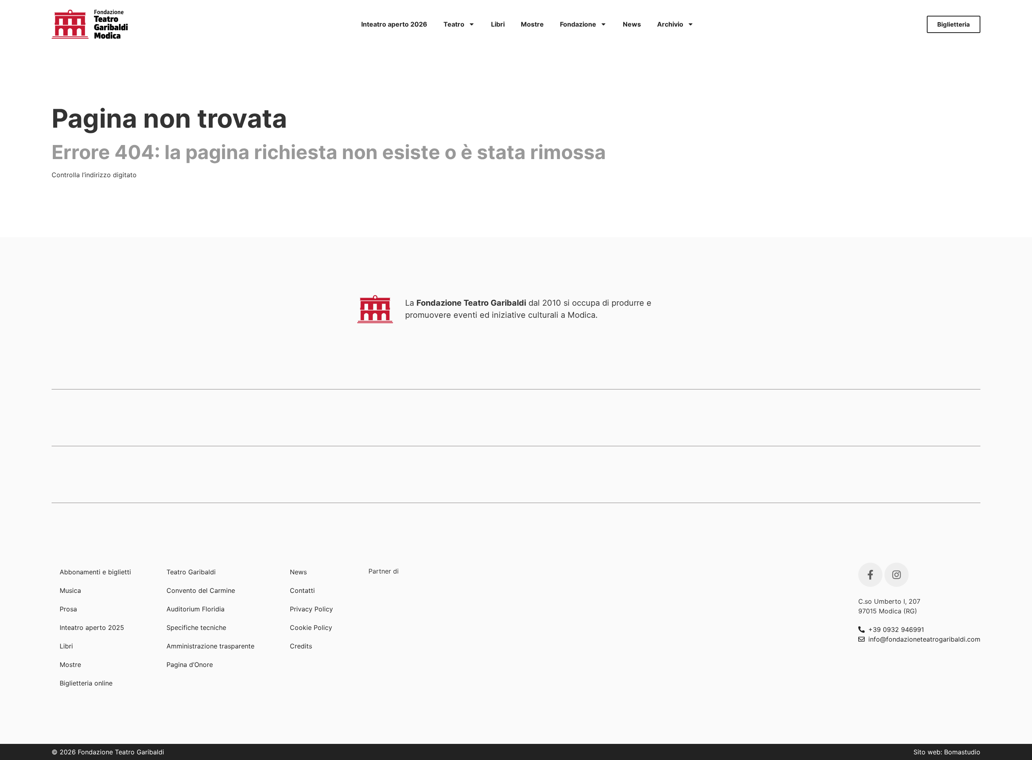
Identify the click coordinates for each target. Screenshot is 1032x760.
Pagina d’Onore (189, 665)
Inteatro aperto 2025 (92, 627)
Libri (498, 24)
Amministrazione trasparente (210, 646)
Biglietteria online (86, 683)
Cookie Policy (311, 627)
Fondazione (578, 24)
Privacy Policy (311, 609)
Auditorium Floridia (195, 609)
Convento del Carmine (200, 590)
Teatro (453, 24)
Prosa (68, 609)
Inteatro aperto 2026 (394, 24)
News (632, 24)
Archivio (670, 24)
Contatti (302, 590)
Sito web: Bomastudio (946, 752)
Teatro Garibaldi (191, 572)
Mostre (532, 24)
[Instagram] (896, 575)
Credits (301, 646)
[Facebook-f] (870, 575)
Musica (70, 590)
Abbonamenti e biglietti (95, 572)
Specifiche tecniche (196, 627)
